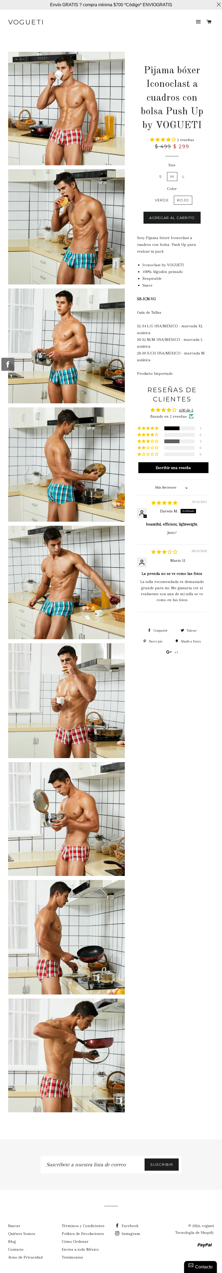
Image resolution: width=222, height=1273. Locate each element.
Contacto (16, 1249)
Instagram (130, 1233)
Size (171, 165)
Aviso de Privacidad (25, 1257)
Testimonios (72, 1257)
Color (172, 188)
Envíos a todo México (80, 1249)
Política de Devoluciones (83, 1233)
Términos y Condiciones (83, 1225)
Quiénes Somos (21, 1233)
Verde (162, 200)
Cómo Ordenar (75, 1241)
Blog (12, 1241)
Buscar (14, 1225)
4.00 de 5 (186, 410)
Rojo (183, 200)
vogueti (26, 22)
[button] (163, 139)
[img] (164, 503)
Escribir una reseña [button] (173, 467)
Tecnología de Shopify (194, 1232)
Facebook (129, 1225)
